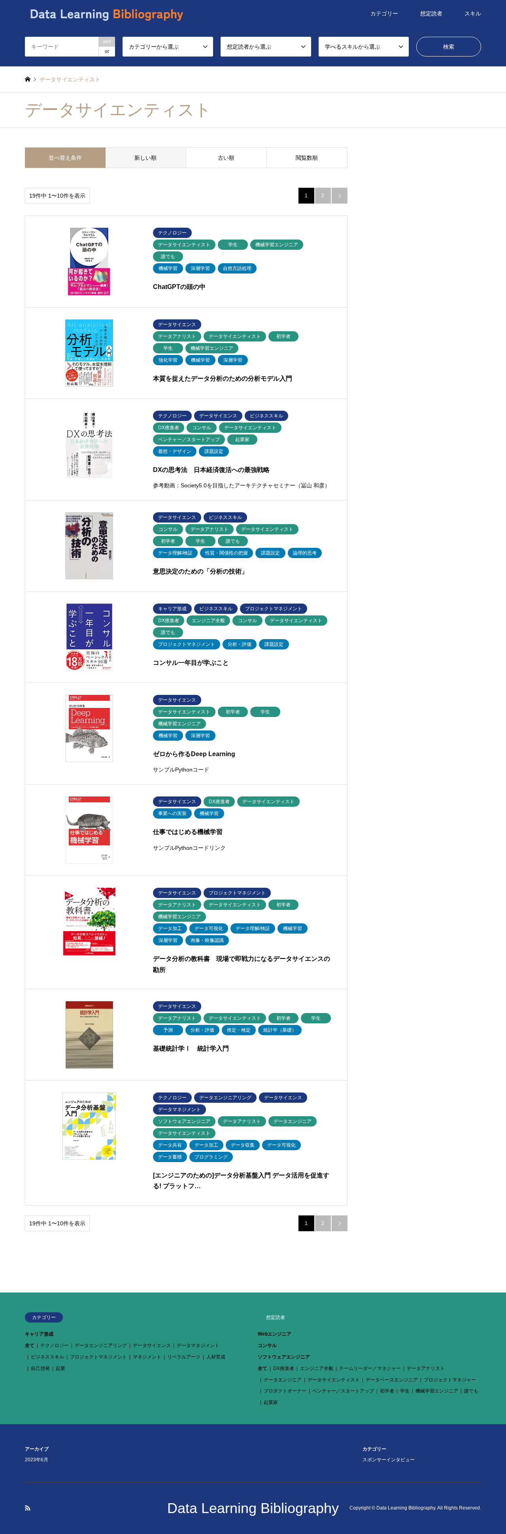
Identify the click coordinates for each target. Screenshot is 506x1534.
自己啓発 (40, 1368)
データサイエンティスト (334, 1380)
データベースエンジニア (392, 1380)
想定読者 (431, 13)
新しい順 (145, 158)
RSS (27, 1508)
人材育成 (215, 1357)
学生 (405, 1391)
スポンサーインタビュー (389, 1459)
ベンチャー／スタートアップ (343, 1391)
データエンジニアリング (101, 1345)
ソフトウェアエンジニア (284, 1357)
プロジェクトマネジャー (450, 1380)
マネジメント (147, 1357)
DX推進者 (283, 1368)
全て (29, 1345)
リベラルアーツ (183, 1357)
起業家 (271, 1402)
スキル (472, 13)
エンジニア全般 (316, 1368)
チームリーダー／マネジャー (370, 1368)
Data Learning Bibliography (253, 1508)
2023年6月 (36, 1459)
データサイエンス (152, 1345)
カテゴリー (384, 13)
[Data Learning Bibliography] (106, 13)
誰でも (471, 1391)
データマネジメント (198, 1345)
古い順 (226, 158)
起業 (60, 1368)
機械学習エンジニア (436, 1391)
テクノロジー (54, 1345)
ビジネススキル (47, 1357)
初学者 (387, 1391)
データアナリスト (426, 1368)
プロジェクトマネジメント (98, 1357)
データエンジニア (283, 1380)
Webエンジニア (274, 1334)
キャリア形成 (39, 1334)
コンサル (267, 1345)
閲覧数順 (307, 158)
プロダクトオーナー (285, 1391)
